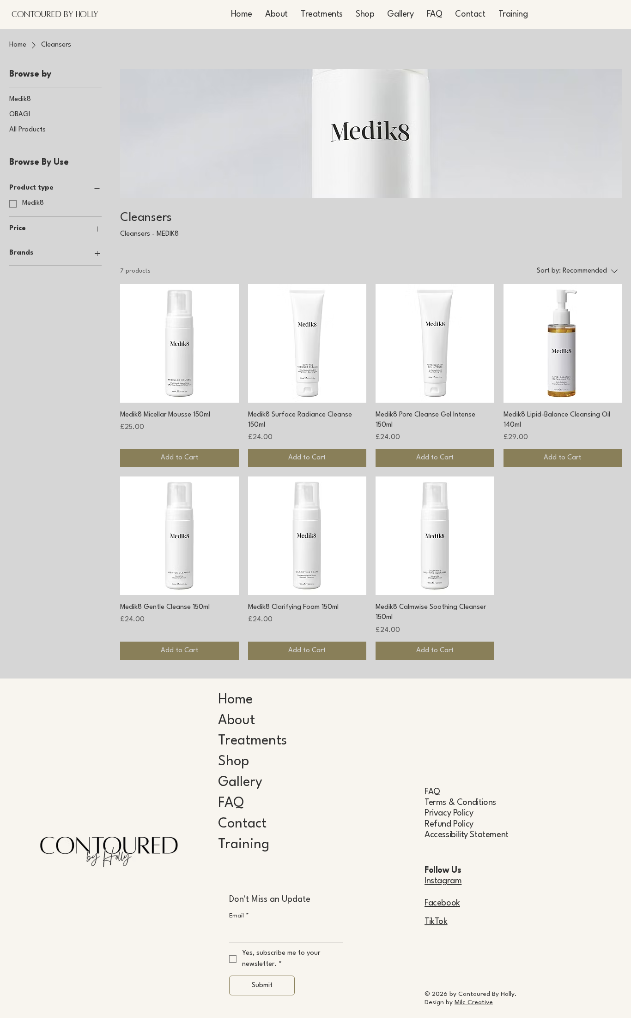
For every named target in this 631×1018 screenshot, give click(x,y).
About (236, 720)
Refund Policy (449, 824)
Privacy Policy (449, 813)
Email (239, 916)
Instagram (443, 881)
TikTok (436, 921)
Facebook (442, 903)
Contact (242, 824)
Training (243, 844)
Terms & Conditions (460, 802)
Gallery (240, 782)
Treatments (252, 741)
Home (235, 700)
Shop (233, 761)
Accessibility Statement (467, 835)
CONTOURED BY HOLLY (55, 14)
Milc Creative (474, 1002)
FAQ (231, 803)
